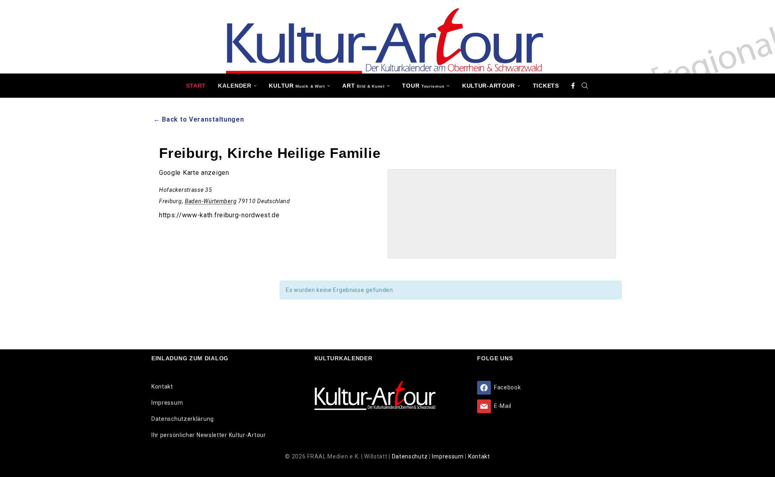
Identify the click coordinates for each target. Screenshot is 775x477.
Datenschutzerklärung (182, 419)
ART (363, 85)
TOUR (423, 85)
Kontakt (162, 386)
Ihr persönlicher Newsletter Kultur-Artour (208, 435)
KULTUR (297, 85)
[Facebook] (573, 85)
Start (196, 85)
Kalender (234, 85)
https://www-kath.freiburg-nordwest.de (219, 215)
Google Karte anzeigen (194, 173)
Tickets (546, 85)
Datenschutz (410, 456)
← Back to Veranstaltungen (198, 119)
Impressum (167, 402)
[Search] (585, 85)
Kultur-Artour (488, 85)
